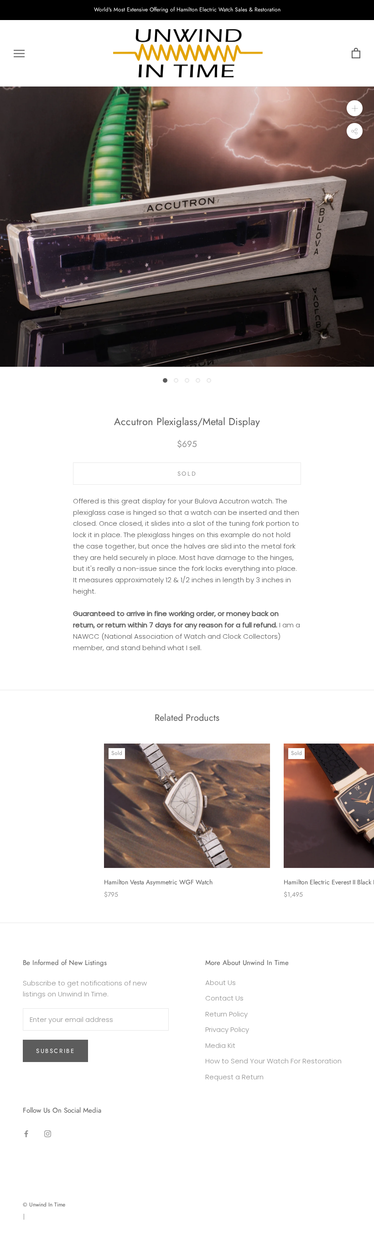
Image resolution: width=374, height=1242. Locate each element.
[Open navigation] (19, 53)
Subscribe (55, 1051)
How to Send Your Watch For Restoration (273, 1061)
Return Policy (226, 1014)
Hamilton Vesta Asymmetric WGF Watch (158, 882)
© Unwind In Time (44, 1205)
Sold (187, 473)
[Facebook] (26, 1133)
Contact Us (224, 998)
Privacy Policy (227, 1029)
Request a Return (234, 1077)
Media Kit (220, 1045)
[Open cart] (356, 53)
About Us (220, 982)
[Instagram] (47, 1133)
